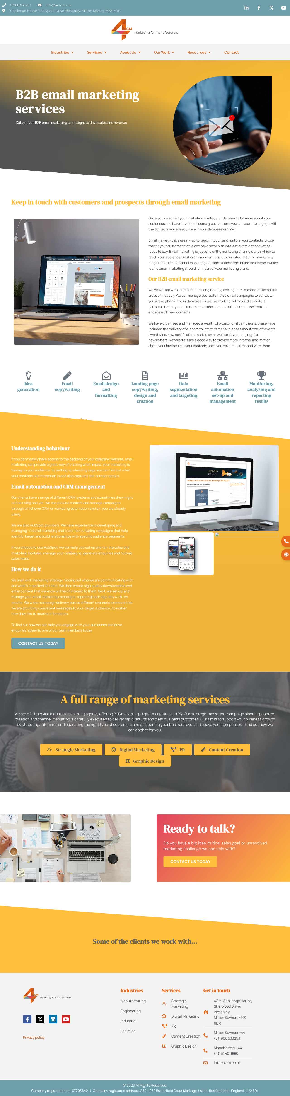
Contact (231, 52)
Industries (60, 52)
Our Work (162, 52)
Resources (197, 52)
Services (94, 52)
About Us (128, 52)
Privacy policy (34, 1037)
